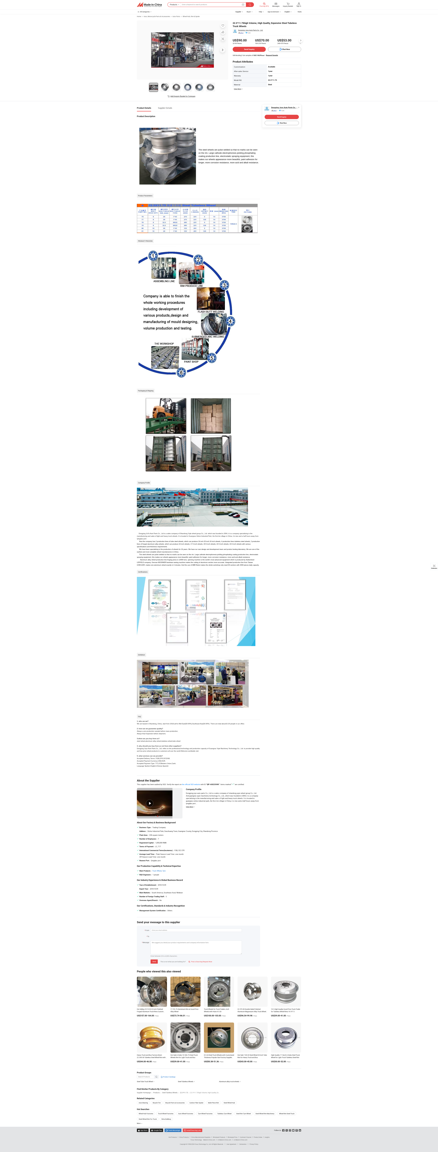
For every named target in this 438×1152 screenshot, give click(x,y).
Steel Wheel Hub (229, 1103)
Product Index (258, 1137)
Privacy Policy (254, 1144)
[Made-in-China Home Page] (149, 4)
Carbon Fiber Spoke (196, 1103)
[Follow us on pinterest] (296, 1130)
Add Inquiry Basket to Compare (182, 96)
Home (139, 16)
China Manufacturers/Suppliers (200, 1137)
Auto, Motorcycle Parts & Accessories (157, 16)
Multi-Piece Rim (213, 1103)
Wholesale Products (219, 1137)
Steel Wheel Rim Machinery (265, 1113)
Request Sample (272, 55)
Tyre (164, 871)
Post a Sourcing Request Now (200, 962)
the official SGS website (191, 784)
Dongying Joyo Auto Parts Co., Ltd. (250, 30)
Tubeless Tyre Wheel (224, 1113)
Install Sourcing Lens (193, 1130)
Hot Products (173, 1137)
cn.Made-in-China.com (240, 1140)
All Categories (145, 12)
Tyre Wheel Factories (205, 1113)
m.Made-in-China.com (224, 1140)
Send (154, 961)
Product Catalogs (169, 1077)
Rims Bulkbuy (166, 1119)
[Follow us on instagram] (290, 1130)
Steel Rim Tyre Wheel (243, 1113)
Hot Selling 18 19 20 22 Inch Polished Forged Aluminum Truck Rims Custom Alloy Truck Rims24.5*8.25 (150, 1011)
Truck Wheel (157, 871)
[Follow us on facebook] (283, 1130)
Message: (146, 942)
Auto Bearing (143, 1103)
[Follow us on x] (286, 1130)
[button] (243, 4)
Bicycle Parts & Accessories (175, 1103)
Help (260, 12)
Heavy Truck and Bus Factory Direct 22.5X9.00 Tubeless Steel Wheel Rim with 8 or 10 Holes (152, 1057)
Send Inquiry (249, 49)
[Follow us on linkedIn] (300, 1130)
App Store (142, 1130)
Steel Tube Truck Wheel (145, 1081)
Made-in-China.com (209, 1140)
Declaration (242, 1144)
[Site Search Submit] (250, 4)
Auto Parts (176, 16)
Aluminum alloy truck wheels (229, 1081)
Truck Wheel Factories (165, 1113)
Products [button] (173, 4)
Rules (300, 12)
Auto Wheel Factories (185, 1113)
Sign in (298, 6)
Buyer (249, 12)
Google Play (156, 1130)
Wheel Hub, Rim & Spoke (191, 16)
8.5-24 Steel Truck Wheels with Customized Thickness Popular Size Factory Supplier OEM (219, 1057)
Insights (267, 1137)
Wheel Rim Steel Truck (286, 1113)
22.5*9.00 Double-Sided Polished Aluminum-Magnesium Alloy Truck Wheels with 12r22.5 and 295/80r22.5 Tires (252, 1011)
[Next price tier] (301, 40)
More (139, 1123)
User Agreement (231, 1144)
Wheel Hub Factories (146, 1113)
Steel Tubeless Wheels (185, 1081)
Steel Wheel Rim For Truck (148, 1119)
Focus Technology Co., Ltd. (203, 1144)
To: (148, 936)
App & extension (273, 12)
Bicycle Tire (157, 1103)
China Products (184, 1137)
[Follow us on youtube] (293, 1130)
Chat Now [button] (286, 49)
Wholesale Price (232, 1137)
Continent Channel (245, 1137)
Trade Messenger (173, 1130)
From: (147, 930)
